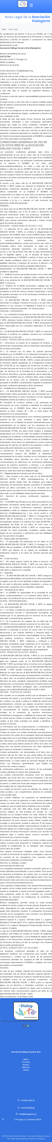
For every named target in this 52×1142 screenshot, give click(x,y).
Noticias (26, 1065)
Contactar (26, 1062)
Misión (26, 1059)
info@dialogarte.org (27, 1114)
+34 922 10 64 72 (27, 1100)
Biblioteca (26, 1067)
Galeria (26, 1070)
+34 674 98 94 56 (27, 1108)
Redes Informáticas (37, 1139)
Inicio (4, 29)
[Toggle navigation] (31, 5)
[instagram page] (28, 1025)
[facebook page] (24, 1025)
